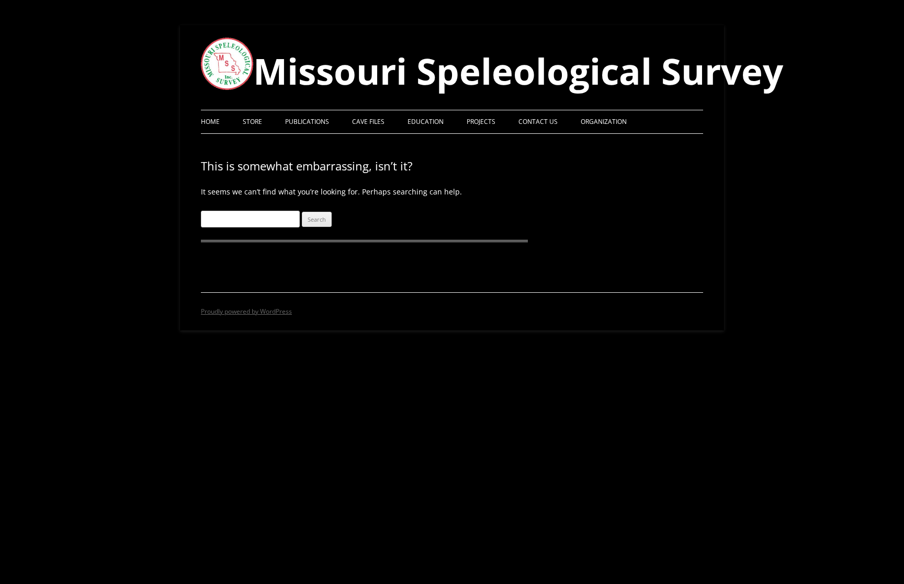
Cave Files (368, 121)
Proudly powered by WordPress (246, 311)
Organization (604, 121)
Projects (481, 121)
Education (426, 121)
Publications (307, 121)
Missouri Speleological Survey (518, 70)
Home (210, 121)
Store (252, 121)
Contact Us (538, 121)
